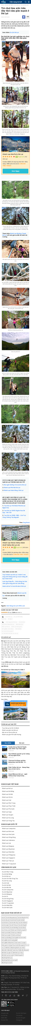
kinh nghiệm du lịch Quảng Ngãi (9, 940)
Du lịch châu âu (5, 920)
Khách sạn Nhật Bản (8, 852)
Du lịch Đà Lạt (17, 5)
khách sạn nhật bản (16, 932)
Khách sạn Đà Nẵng (8, 791)
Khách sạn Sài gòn (7, 815)
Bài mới (21, 743)
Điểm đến (4, 619)
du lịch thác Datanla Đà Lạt (8, 624)
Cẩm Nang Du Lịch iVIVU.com (15, 606)
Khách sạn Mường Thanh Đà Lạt (14, 234)
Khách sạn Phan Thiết (8, 806)
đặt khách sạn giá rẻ (7, 952)
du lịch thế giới (22, 925)
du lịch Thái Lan (14, 925)
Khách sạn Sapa (7, 812)
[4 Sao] (5, 612)
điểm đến (4, 950)
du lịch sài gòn (5, 925)
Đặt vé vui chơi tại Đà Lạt (9, 732)
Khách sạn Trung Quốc (9, 864)
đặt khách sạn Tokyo (18, 952)
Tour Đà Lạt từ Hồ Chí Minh (10, 728)
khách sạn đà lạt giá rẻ (17, 626)
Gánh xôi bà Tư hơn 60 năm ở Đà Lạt (14, 586)
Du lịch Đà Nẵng (14, 927)
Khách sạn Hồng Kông (9, 837)
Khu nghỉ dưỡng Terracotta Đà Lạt (15, 485)
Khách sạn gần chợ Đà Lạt (10, 730)
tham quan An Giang (7, 945)
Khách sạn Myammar (8, 849)
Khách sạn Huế (6, 800)
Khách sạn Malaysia (8, 846)
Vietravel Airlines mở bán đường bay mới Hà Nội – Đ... (17, 761)
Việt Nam (7, 947)
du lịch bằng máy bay (11, 917)
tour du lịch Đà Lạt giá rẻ (7, 631)
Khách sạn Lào (6, 843)
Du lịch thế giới (20, 1018)
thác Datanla (18, 629)
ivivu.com (7, 930)
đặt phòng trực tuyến (7, 962)
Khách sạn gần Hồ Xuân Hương (11, 734)
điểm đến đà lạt (19, 624)
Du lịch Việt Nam (21, 1013)
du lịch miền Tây (14, 922)
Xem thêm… (4, 699)
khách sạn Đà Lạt (6, 626)
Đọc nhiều (8, 743)
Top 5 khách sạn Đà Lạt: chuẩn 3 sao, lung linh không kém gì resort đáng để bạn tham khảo (14, 576)
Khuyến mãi (4, 1013)
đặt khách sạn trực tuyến (8, 955)
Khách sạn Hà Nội (7, 794)
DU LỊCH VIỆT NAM (9, 5)
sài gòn (24, 942)
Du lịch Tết (4, 1020)
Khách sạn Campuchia (8, 828)
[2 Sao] (3, 612)
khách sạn (13, 930)
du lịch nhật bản (23, 922)
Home (2, 5)
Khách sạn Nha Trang (8, 803)
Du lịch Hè (4, 1015)
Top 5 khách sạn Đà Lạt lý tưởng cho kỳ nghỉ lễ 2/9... (19, 754)
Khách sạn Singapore (8, 858)
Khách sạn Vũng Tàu (8, 821)
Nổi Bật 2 (10, 619)
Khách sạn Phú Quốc (8, 809)
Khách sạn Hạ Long (8, 818)
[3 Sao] (4, 612)
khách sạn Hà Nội (6, 932)
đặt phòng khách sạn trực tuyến (9, 960)
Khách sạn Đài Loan (8, 831)
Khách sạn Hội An (7, 797)
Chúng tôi (19, 1020)
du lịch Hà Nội (20, 920)
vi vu (27, 945)
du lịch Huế (13, 920)
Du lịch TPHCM (5, 927)
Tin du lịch (19, 1015)
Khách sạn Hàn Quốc (8, 834)
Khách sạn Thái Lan (8, 861)
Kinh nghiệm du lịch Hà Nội (19, 937)
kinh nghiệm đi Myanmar (8, 942)
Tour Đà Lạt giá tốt (8, 724)
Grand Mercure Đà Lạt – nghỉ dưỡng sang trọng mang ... (17, 774)
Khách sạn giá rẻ (22, 930)
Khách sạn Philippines (8, 855)
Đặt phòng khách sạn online (18, 947)
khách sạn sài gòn (6, 935)
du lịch (3, 917)
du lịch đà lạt (22, 622)
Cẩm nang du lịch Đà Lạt (11, 622)
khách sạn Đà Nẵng (6, 937)
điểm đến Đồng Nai (23, 950)
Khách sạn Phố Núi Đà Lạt (12, 487)
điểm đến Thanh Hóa (13, 950)
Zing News (26, 522)
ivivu (3, 930)
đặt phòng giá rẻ (19, 955)
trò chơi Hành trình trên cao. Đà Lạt (10, 633)
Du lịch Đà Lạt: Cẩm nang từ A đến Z (13, 669)
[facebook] (23, 17)
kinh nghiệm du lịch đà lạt (8, 629)
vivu (3, 947)
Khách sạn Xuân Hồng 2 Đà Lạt (13, 490)
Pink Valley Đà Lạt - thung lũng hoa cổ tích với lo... (18, 768)
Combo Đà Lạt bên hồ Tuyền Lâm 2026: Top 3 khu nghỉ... (17, 747)
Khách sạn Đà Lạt (7, 788)
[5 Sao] (7, 612)
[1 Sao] (2, 612)
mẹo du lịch (18, 942)
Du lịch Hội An (5, 922)
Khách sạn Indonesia (8, 840)
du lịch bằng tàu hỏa (23, 917)
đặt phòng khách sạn (7, 957)
